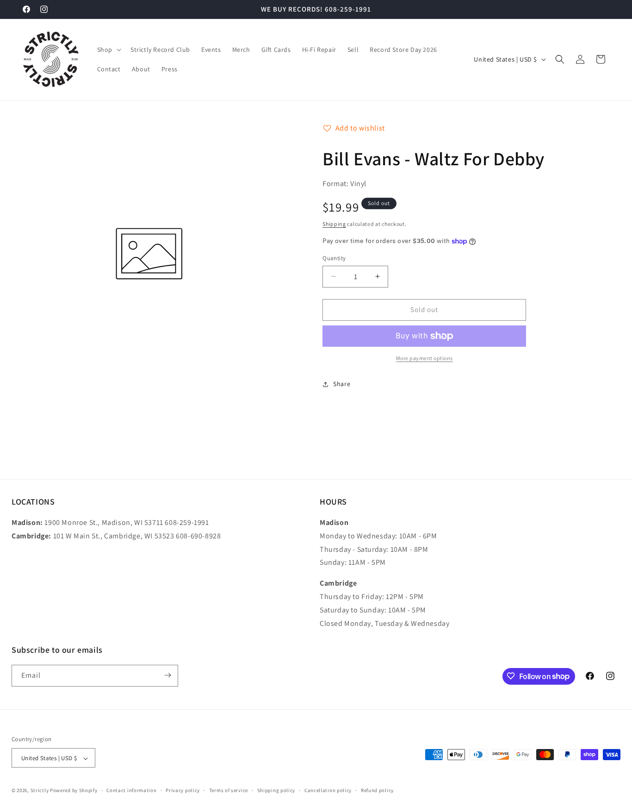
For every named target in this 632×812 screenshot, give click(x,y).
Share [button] (341, 384)
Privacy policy (183, 790)
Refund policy (377, 790)
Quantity (334, 258)
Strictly (40, 790)
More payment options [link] (424, 358)
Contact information (131, 790)
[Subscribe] (167, 675)
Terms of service (228, 790)
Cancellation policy (328, 790)
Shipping (334, 223)
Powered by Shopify (74, 790)
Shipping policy (276, 790)
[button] (108, 49)
